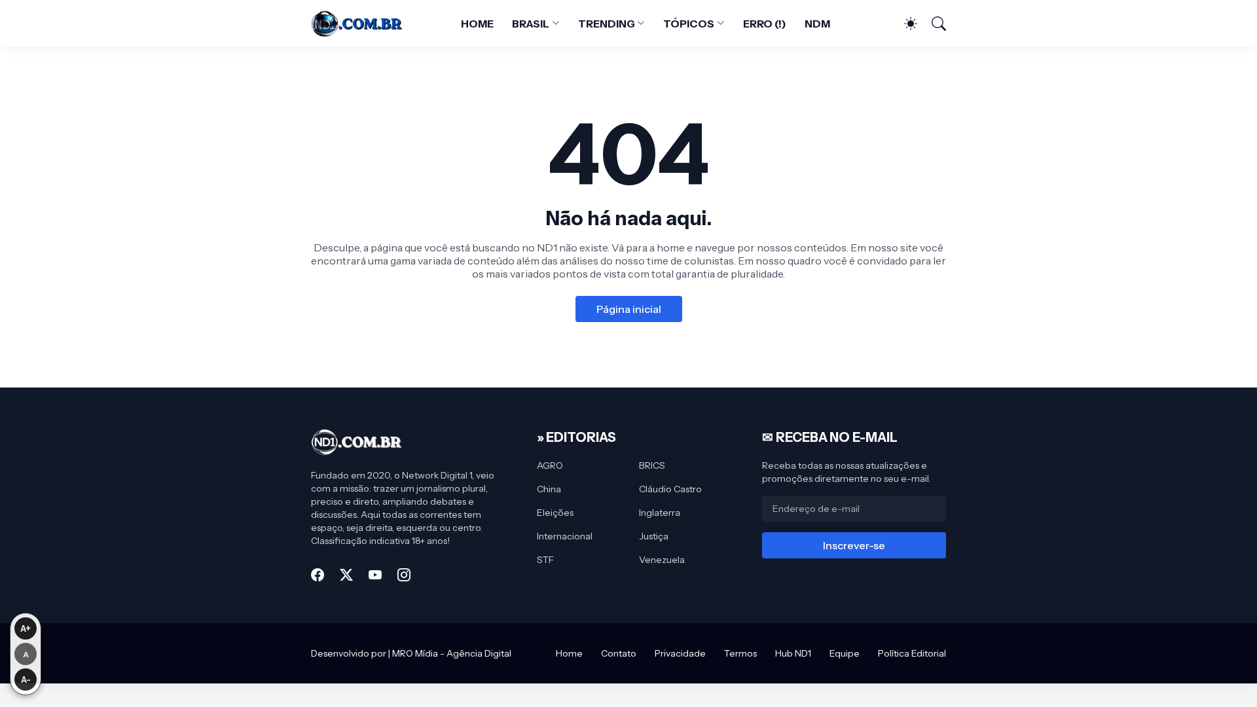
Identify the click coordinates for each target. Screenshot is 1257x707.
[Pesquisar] (933, 23)
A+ (25, 628)
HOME (477, 23)
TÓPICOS (688, 23)
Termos (740, 653)
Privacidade (680, 653)
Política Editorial (912, 653)
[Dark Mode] (904, 23)
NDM (817, 23)
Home (569, 653)
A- (26, 679)
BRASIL (531, 23)
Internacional (564, 536)
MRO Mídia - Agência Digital (451, 653)
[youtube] (375, 574)
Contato (618, 653)
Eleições (555, 512)
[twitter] (346, 574)
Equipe (844, 653)
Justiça (653, 536)
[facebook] (317, 574)
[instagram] (403, 574)
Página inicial (628, 309)
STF (545, 560)
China (549, 489)
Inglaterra (659, 512)
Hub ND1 (793, 653)
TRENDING (606, 23)
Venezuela (662, 560)
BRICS (652, 465)
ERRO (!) (764, 23)
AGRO (550, 465)
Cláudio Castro (670, 489)
